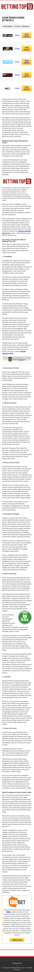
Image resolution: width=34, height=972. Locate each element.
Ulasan (17, 35)
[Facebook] (16, 965)
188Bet (8, 912)
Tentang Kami (17, 963)
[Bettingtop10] (17, 6)
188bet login (17, 940)
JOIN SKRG (26, 35)
